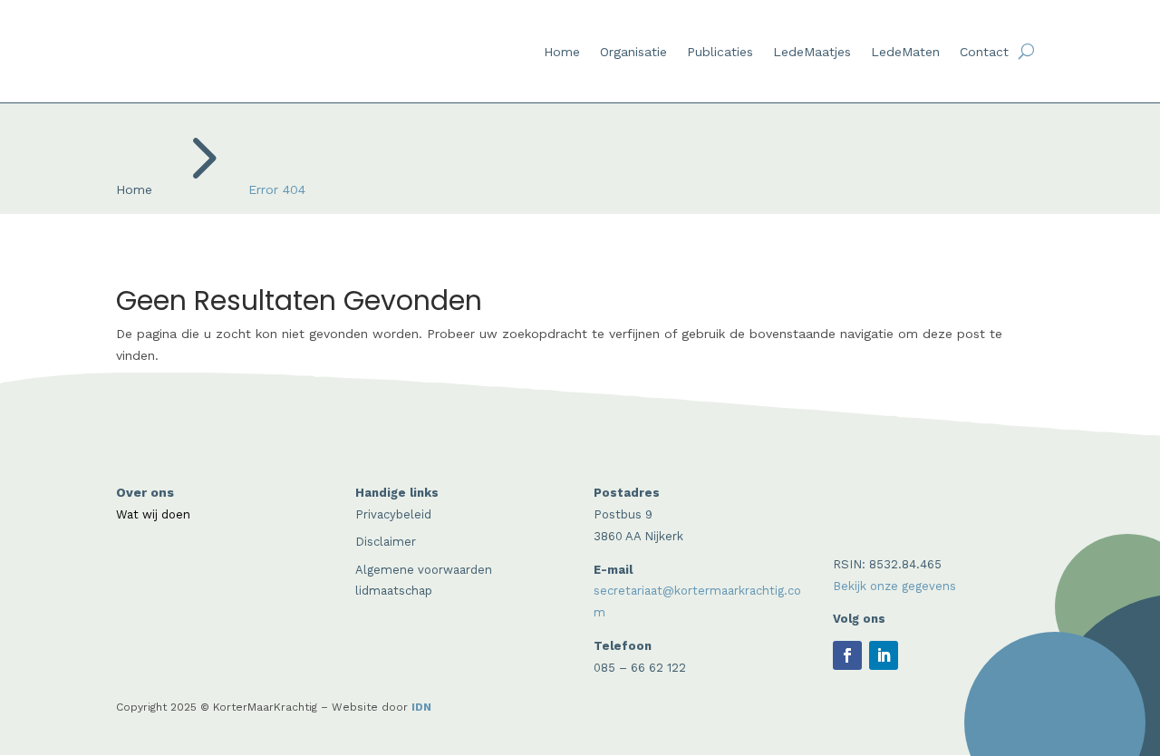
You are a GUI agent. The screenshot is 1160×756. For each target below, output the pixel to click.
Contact (984, 52)
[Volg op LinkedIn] (883, 655)
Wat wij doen (153, 514)
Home (562, 52)
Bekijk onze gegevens (894, 586)
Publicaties (720, 52)
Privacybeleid (393, 514)
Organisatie (633, 52)
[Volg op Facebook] (847, 655)
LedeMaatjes (812, 52)
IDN (421, 707)
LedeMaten (905, 52)
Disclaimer (385, 541)
